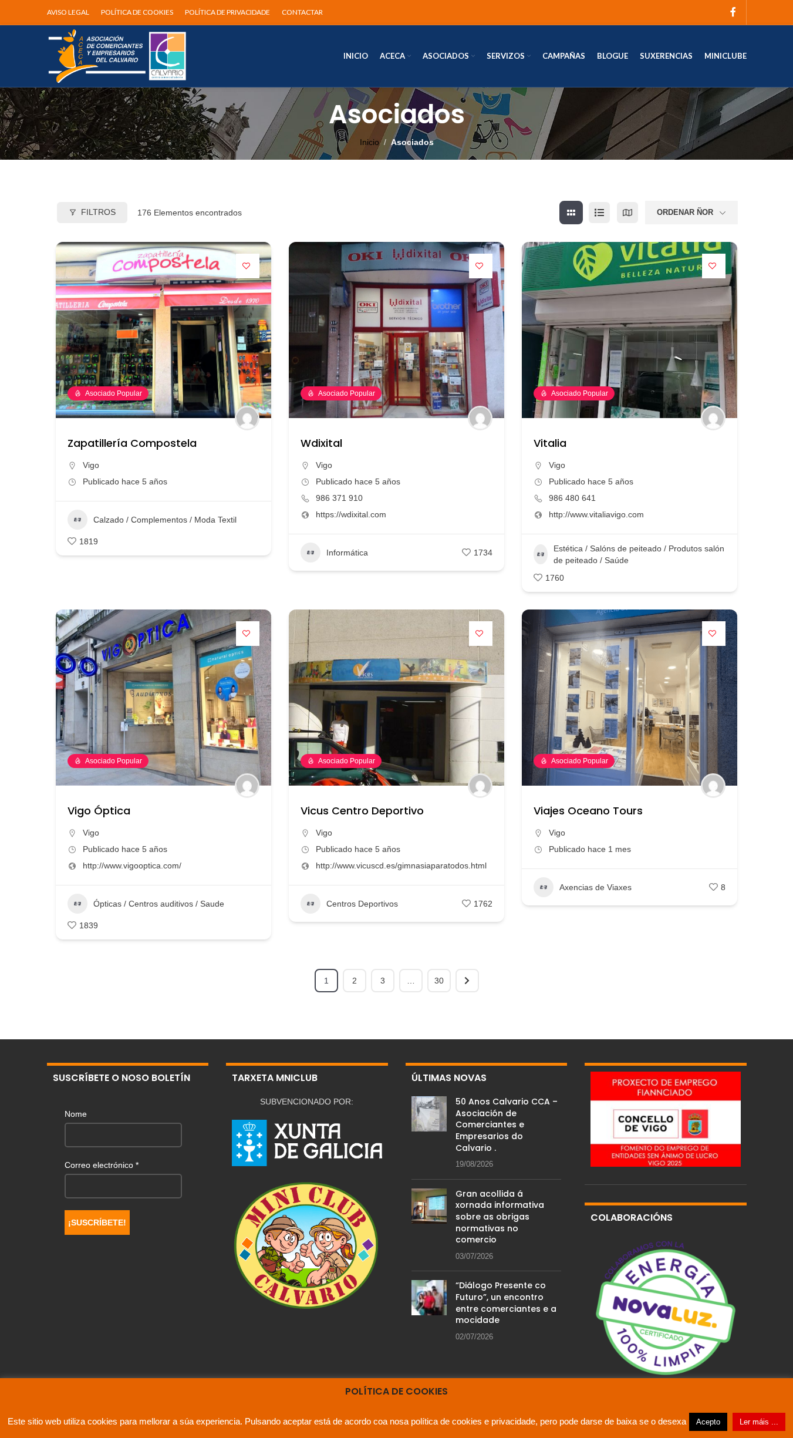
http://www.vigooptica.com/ (132, 865)
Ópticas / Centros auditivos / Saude (158, 903)
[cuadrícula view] (571, 212)
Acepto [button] (708, 1421)
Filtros (98, 212)
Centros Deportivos (362, 903)
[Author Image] (247, 418)
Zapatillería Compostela (132, 443)
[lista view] (599, 212)
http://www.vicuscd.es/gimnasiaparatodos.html (401, 865)
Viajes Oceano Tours (588, 810)
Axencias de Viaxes (595, 887)
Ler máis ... (759, 1421)
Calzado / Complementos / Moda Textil (165, 519)
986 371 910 (339, 498)
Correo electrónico (102, 1165)
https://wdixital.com (351, 514)
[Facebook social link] (733, 12)
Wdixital (321, 443)
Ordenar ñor (685, 212)
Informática (347, 552)
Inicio (369, 142)
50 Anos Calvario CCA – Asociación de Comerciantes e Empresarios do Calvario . (506, 1124)
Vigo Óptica (99, 810)
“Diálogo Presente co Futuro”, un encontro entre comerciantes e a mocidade (505, 1302)
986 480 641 (572, 498)
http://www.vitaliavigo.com (596, 514)
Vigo (91, 465)
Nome (76, 1114)
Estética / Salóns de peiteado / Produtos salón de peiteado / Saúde (639, 554)
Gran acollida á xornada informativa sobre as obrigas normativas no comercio (499, 1216)
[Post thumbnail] (429, 1133)
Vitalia (550, 443)
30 (439, 980)
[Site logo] (117, 55)
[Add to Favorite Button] (247, 266)
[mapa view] (627, 212)
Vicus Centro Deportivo (362, 810)
